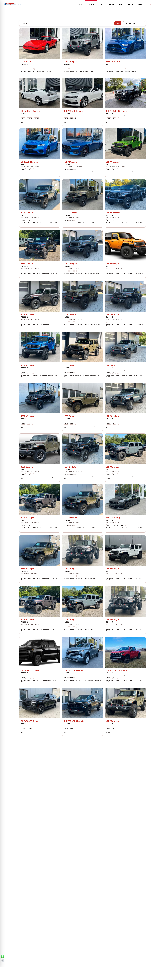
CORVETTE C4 (27, 61)
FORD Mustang (113, 61)
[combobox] (134, 23)
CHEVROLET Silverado (116, 110)
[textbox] (130, 23)
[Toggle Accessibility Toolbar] (2, 960)
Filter (118, 23)
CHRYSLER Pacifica (29, 161)
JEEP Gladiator (113, 161)
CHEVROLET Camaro (30, 110)
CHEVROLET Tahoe (29, 721)
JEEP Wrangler (70, 61)
